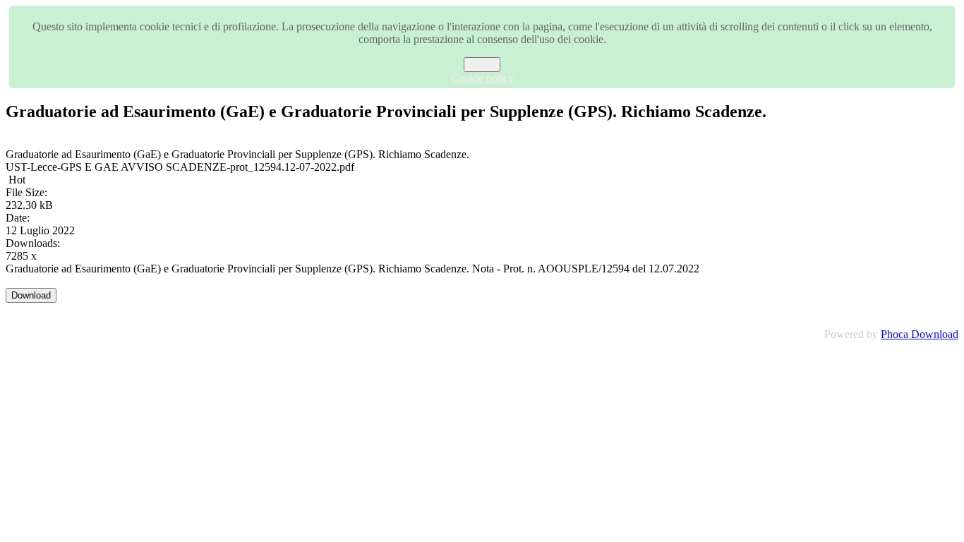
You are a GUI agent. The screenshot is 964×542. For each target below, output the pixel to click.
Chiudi (482, 64)
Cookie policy (482, 78)
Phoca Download (919, 334)
